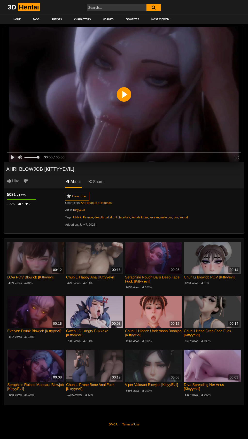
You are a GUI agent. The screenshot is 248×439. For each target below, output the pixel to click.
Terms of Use (131, 424)
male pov (166, 217)
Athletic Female (83, 217)
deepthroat (101, 217)
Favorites (132, 19)
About (75, 182)
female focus (140, 217)
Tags (36, 19)
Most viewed (160, 19)
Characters (82, 19)
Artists (57, 19)
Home (17, 19)
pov (176, 217)
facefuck (124, 217)
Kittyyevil (79, 210)
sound (184, 217)
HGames (108, 19)
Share (97, 182)
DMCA (113, 424)
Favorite (79, 196)
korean (154, 217)
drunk (114, 217)
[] (153, 7)
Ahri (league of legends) (97, 203)
